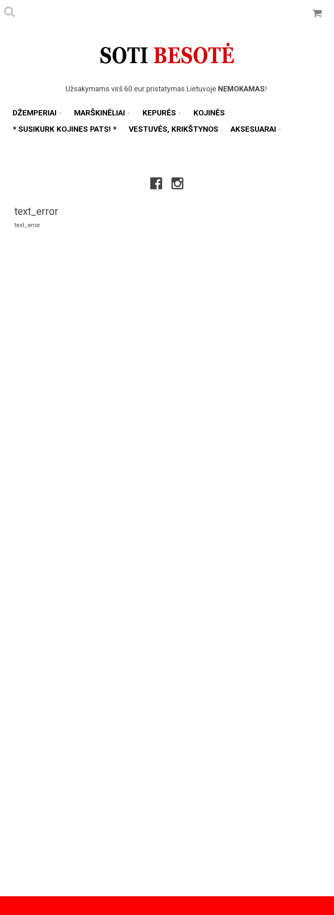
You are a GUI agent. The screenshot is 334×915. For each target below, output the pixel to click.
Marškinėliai (99, 112)
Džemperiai (35, 112)
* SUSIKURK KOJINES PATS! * (64, 129)
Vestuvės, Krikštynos (173, 129)
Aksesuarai (253, 129)
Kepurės (159, 112)
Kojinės (209, 112)
